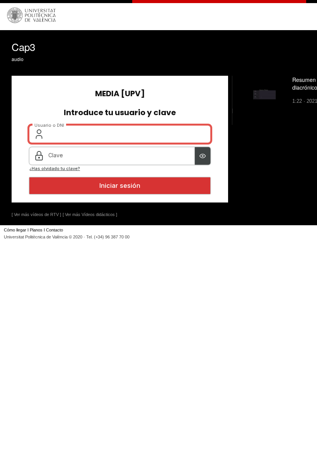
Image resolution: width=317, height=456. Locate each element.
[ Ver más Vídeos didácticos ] (90, 214)
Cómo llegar (15, 230)
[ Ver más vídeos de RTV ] (36, 214)
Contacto (54, 230)
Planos (36, 230)
